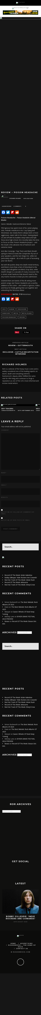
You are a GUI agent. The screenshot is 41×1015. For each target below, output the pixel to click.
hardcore (6, 313)
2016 (4, 309)
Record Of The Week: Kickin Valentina (18, 575)
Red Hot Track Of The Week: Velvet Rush (20, 580)
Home (13, 943)
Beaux (7, 621)
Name (3, 473)
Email (4, 485)
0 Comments (17, 206)
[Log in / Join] (39, 3)
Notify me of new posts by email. (15, 520)
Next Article (21, 349)
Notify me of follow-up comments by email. (17, 513)
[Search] (36, 3)
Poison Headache (9, 317)
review (22, 317)
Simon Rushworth (8, 410)
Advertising (26, 943)
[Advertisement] (20, 668)
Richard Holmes (15, 198)
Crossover (22, 309)
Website (4, 497)
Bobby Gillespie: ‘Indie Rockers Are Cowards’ (21, 577)
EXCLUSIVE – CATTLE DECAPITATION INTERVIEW (20, 353)
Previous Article (20, 342)
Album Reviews (6, 206)
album (11, 309)
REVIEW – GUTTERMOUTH (20, 345)
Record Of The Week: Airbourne (16, 582)
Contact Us (22, 948)
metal (16, 313)
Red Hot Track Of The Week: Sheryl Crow (20, 585)
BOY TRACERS (7, 408)
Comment (5, 430)
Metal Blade (27, 313)
